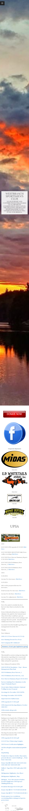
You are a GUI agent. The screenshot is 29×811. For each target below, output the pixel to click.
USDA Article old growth (8, 710)
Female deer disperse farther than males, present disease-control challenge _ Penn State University (14, 757)
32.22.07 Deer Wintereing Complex (12, 741)
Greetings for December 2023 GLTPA (12, 692)
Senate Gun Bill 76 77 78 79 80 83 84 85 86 (13, 790)
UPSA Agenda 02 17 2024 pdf (10, 702)
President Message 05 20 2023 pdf (11, 786)
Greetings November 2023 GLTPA (11, 695)
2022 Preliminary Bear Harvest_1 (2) (12, 675)
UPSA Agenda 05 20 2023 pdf (10, 738)
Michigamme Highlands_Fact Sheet (12, 773)
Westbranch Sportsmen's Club (14, 196)
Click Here (15, 554)
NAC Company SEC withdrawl (10, 643)
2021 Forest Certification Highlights (12, 744)
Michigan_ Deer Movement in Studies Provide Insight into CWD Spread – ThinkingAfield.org (13, 781)
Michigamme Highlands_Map (10, 776)
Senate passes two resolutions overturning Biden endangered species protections (13, 798)
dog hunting (5, 752)
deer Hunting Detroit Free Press (11, 639)
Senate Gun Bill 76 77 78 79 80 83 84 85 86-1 (14, 793)
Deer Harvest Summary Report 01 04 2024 (14, 679)
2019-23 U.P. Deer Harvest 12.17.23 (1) (12, 636)
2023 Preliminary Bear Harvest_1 (11, 672)
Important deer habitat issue (10, 698)
